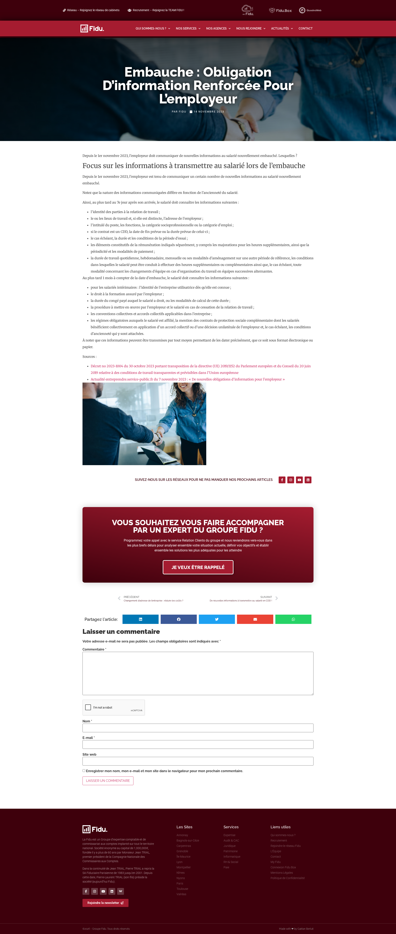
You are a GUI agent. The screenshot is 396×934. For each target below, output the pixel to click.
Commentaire (94, 649)
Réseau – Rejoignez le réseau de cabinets (93, 10)
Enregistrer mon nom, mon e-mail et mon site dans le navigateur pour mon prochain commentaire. (164, 771)
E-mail (88, 738)
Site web (89, 754)
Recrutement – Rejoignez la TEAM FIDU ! (158, 10)
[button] (141, 619)
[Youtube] (299, 479)
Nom (87, 721)
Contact (306, 28)
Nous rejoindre (249, 28)
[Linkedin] (308, 479)
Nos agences (216, 28)
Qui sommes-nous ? (151, 28)
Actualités (280, 28)
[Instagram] (290, 479)
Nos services (186, 28)
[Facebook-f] (282, 479)
